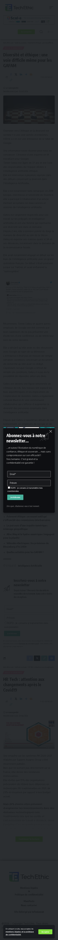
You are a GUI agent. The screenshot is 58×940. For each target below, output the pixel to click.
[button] (45, 931)
